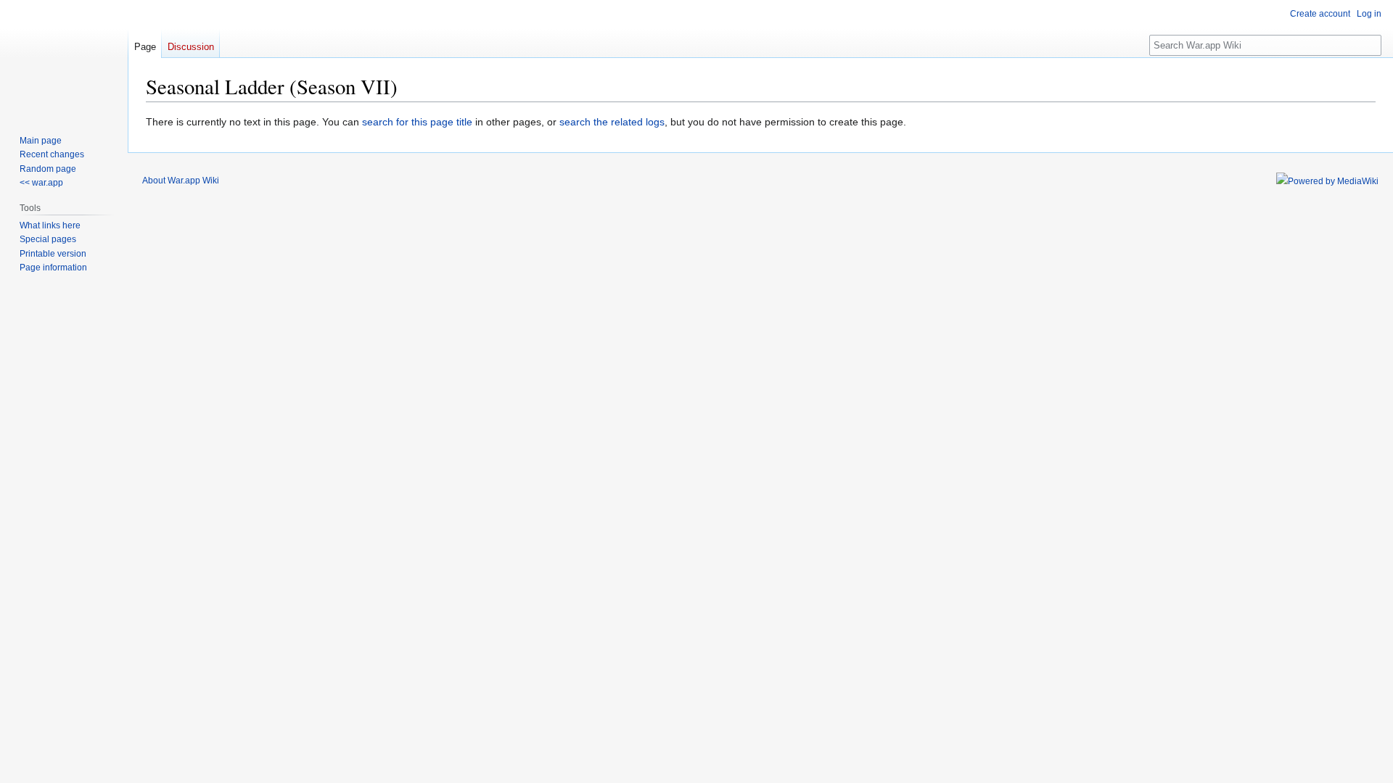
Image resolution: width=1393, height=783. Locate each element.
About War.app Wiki (180, 180)
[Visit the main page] (64, 58)
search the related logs (612, 122)
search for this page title (417, 122)
